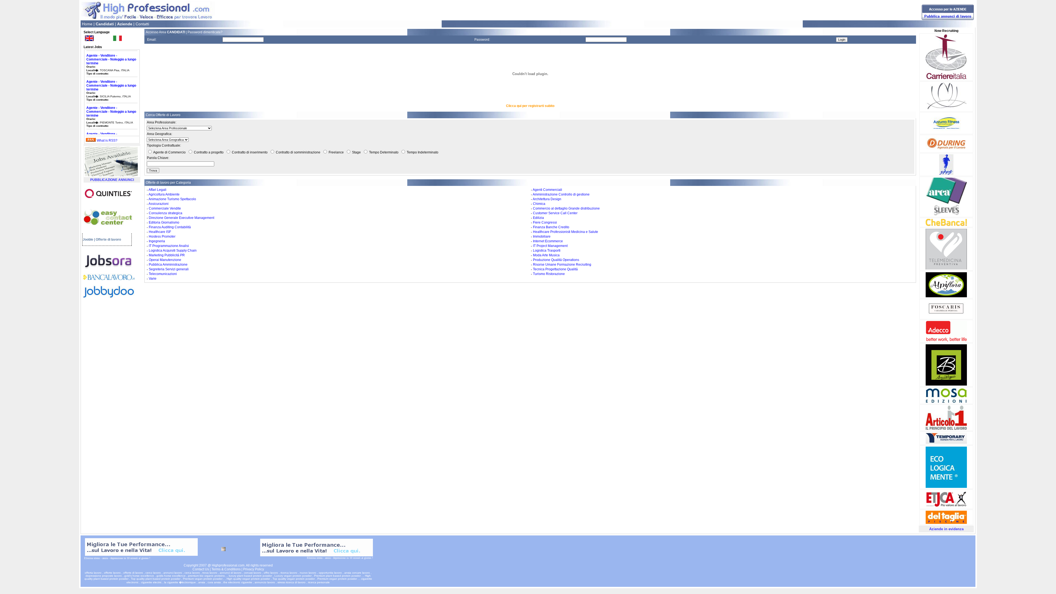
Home (87, 24)
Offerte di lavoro (108, 239)
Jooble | (89, 239)
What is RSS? (107, 140)
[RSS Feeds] (90, 140)
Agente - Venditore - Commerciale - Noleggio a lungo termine (111, 74)
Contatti (142, 24)
